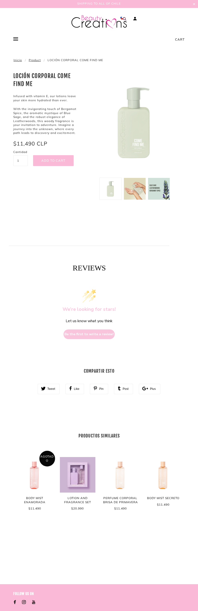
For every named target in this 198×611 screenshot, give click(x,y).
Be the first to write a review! (89, 334)
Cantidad (20, 152)
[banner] (99, 22)
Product (35, 60)
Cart (180, 39)
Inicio (18, 60)
